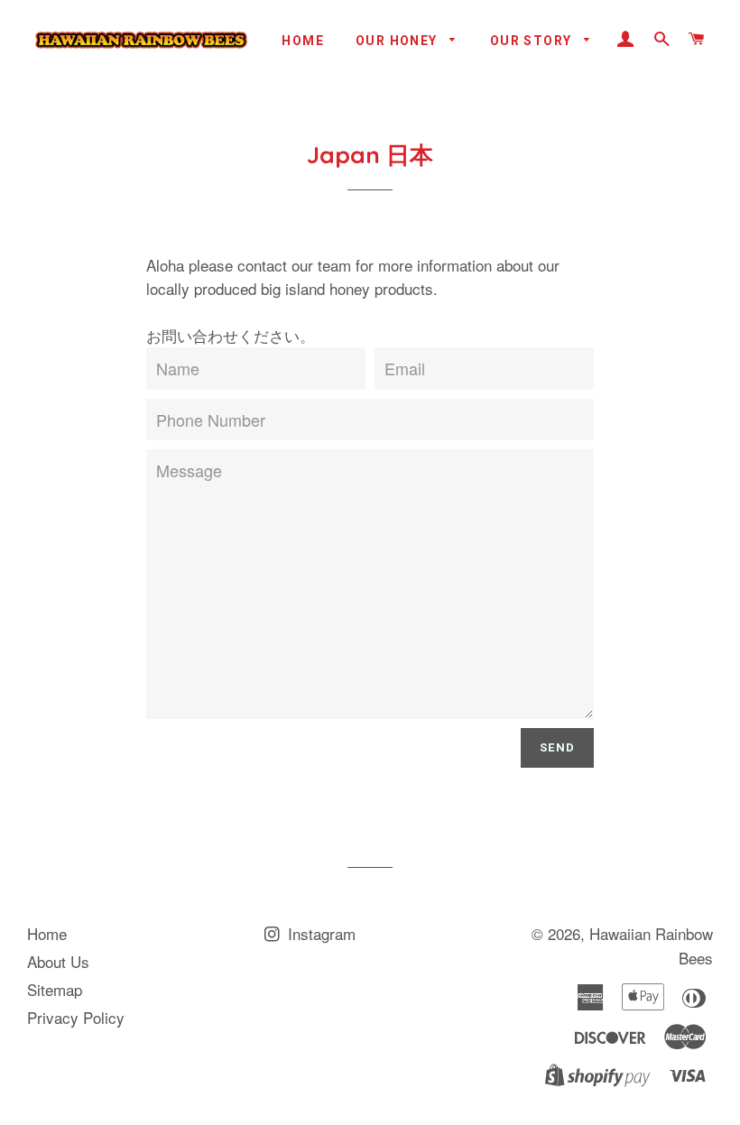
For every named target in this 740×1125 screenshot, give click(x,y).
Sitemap (54, 989)
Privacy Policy (76, 1017)
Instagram (319, 933)
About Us (58, 961)
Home (303, 40)
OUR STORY (533, 40)
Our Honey (398, 40)
